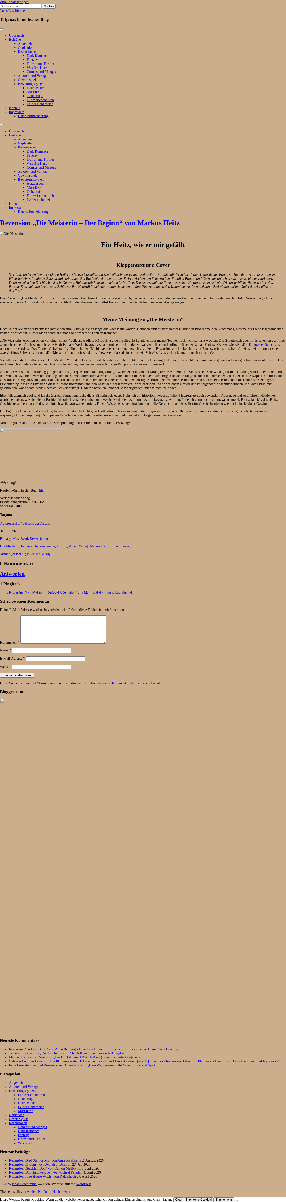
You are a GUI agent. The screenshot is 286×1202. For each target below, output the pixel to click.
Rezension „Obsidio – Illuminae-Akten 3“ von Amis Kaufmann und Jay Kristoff (222, 1061)
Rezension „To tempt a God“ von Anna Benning (143, 1049)
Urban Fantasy (121, 546)
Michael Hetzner (20, 1057)
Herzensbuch (36, 88)
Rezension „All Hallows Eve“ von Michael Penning (45, 1172)
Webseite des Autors (35, 523)
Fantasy (32, 59)
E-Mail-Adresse (12, 658)
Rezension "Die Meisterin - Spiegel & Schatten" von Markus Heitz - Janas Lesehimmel (70, 592)
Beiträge (15, 39)
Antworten (12, 574)
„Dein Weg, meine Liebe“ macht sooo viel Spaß (121, 1065)
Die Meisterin (9, 546)
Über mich (16, 35)
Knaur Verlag (78, 546)
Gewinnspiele (27, 80)
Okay (178, 1199)
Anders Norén (37, 1192)
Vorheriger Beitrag (13, 554)
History (62, 546)
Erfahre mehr (223, 1199)
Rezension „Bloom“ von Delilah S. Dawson (40, 1164)
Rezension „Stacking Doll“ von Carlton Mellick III (45, 1168)
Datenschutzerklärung (33, 116)
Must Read (34, 92)
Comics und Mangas (41, 72)
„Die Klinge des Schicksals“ (261, 344)
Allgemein (25, 43)
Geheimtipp (35, 96)
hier (41, 490)
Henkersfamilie (44, 546)
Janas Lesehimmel (13, 11)
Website (5, 667)
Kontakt (14, 108)
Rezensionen (27, 51)
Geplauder (25, 47)
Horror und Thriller (40, 64)
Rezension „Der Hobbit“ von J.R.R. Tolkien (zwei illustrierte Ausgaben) (75, 1053)
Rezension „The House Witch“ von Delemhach (42, 1176)
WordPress (83, 1184)
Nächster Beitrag (39, 554)
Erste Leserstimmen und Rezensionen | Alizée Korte (45, 1065)
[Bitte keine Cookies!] (236, 1200)
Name (5, 650)
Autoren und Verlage (32, 76)
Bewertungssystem (31, 84)
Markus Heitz (99, 546)
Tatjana (14, 1053)
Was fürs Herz (37, 68)
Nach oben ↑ (61, 1192)
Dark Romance (37, 55)
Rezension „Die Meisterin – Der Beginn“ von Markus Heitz (90, 223)
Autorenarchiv (10, 523)
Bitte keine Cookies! (199, 1199)
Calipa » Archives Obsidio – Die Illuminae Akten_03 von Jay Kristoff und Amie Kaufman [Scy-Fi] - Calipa (85, 1061)
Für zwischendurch (40, 100)
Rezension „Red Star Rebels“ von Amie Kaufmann (45, 1160)
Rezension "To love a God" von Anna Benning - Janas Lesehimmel (56, 1049)
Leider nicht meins (40, 104)
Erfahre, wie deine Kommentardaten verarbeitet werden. (124, 683)
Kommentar (9, 642)
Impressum (16, 112)
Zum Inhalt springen (14, 2)
